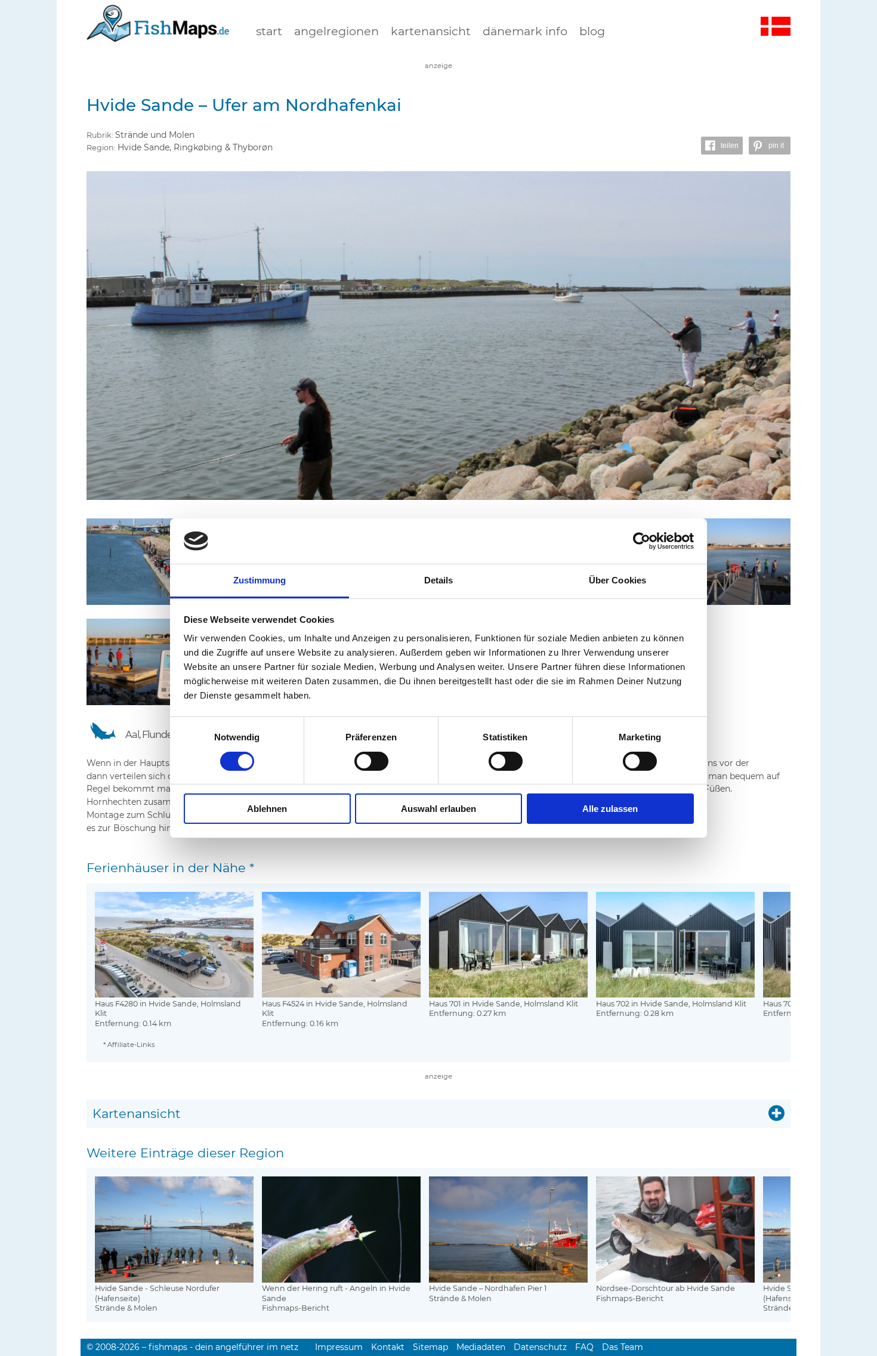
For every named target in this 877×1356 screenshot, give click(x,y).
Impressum (339, 1347)
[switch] (371, 761)
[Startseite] (158, 35)
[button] (722, 146)
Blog (592, 31)
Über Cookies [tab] (617, 580)
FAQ (584, 1347)
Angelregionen (336, 31)
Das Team (622, 1347)
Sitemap (430, 1347)
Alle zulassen (610, 809)
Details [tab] (438, 580)
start (269, 31)
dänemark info (525, 31)
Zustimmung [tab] (259, 580)
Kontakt (387, 1347)
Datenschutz (540, 1347)
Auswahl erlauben (438, 809)
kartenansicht (431, 31)
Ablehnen (267, 809)
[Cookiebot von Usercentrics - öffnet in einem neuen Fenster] (641, 541)
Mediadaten (480, 1347)
